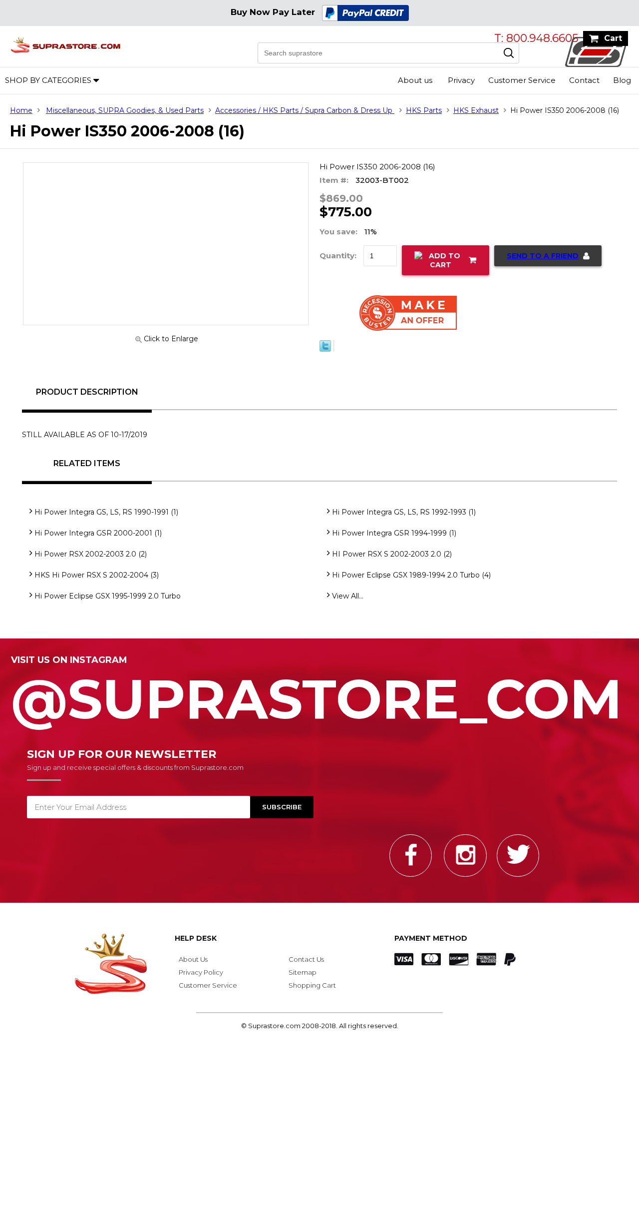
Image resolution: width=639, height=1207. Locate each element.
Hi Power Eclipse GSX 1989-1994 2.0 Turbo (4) (411, 581)
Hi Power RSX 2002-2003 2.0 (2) (90, 560)
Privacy (461, 80)
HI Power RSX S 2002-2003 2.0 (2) (392, 560)
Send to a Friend (543, 255)
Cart (613, 38)
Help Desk (196, 944)
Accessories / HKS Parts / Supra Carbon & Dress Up (304, 110)
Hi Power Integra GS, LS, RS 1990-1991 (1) (106, 518)
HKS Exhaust (476, 110)
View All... (347, 602)
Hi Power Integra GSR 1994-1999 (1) (394, 539)
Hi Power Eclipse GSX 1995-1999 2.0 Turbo (107, 602)
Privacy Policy (201, 978)
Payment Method (430, 944)
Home (21, 110)
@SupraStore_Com (316, 699)
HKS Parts (424, 110)
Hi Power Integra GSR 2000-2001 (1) (98, 539)
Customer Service (522, 80)
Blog (622, 80)
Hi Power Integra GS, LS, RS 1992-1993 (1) (404, 518)
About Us (193, 965)
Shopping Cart (312, 991)
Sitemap (303, 978)
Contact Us (306, 965)
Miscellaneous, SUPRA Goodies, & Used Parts (125, 110)
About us (415, 80)
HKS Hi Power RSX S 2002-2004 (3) (96, 581)
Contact (584, 80)
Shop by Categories (48, 80)
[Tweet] (325, 355)
